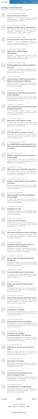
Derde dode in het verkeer (15, 361)
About (10, 406)
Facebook (22, 406)
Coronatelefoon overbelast (15, 310)
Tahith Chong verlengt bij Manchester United (21, 298)
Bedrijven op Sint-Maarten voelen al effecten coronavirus (21, 182)
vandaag (18, 399)
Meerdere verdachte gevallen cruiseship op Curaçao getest (21, 156)
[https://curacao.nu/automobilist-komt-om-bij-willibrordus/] (3, 386)
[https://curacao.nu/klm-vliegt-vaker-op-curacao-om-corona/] (3, 132)
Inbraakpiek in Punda (14, 209)
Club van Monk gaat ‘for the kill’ (17, 16)
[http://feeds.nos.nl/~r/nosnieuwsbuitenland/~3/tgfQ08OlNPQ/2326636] (3, 78)
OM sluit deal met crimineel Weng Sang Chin (21, 169)
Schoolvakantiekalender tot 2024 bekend (20, 272)
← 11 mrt (23, 2)
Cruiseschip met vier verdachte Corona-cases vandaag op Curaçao (20, 374)
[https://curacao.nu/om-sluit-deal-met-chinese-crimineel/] (3, 169)
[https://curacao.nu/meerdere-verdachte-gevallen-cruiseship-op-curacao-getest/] (3, 155)
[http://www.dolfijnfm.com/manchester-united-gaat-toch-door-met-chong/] (3, 232)
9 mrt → (34, 2)
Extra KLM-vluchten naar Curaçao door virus (21, 39)
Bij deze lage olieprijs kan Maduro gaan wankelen (20, 285)
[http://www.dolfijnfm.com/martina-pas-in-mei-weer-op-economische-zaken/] (3, 347)
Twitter (28, 406)
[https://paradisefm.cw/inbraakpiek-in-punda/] (3, 208)
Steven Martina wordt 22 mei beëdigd (19, 321)
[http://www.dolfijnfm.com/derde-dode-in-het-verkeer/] (3, 360)
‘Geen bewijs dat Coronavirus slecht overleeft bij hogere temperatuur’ (21, 108)
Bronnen (15, 406)
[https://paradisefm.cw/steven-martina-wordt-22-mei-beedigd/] (3, 321)
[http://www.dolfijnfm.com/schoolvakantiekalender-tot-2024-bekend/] (3, 271)
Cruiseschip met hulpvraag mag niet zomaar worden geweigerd (21, 94)
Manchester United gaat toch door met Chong (22, 232)
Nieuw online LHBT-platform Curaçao (19, 120)
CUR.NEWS (4, 2)
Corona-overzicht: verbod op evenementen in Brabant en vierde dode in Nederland (21, 80)
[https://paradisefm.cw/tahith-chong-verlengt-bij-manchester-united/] (3, 297)
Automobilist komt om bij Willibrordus (19, 387)
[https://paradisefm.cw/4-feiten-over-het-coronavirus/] (3, 220)
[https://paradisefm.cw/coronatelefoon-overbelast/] (3, 309)
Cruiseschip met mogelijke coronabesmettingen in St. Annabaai (19, 334)
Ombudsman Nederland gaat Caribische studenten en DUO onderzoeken (20, 245)
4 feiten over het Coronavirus (16, 221)
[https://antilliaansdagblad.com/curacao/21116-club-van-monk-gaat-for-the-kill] (3, 15)
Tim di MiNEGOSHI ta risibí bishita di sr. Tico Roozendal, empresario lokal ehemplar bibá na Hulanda (21, 146)
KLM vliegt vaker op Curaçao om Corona (20, 132)
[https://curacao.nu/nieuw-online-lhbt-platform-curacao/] (3, 120)
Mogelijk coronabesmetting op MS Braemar (21, 27)
